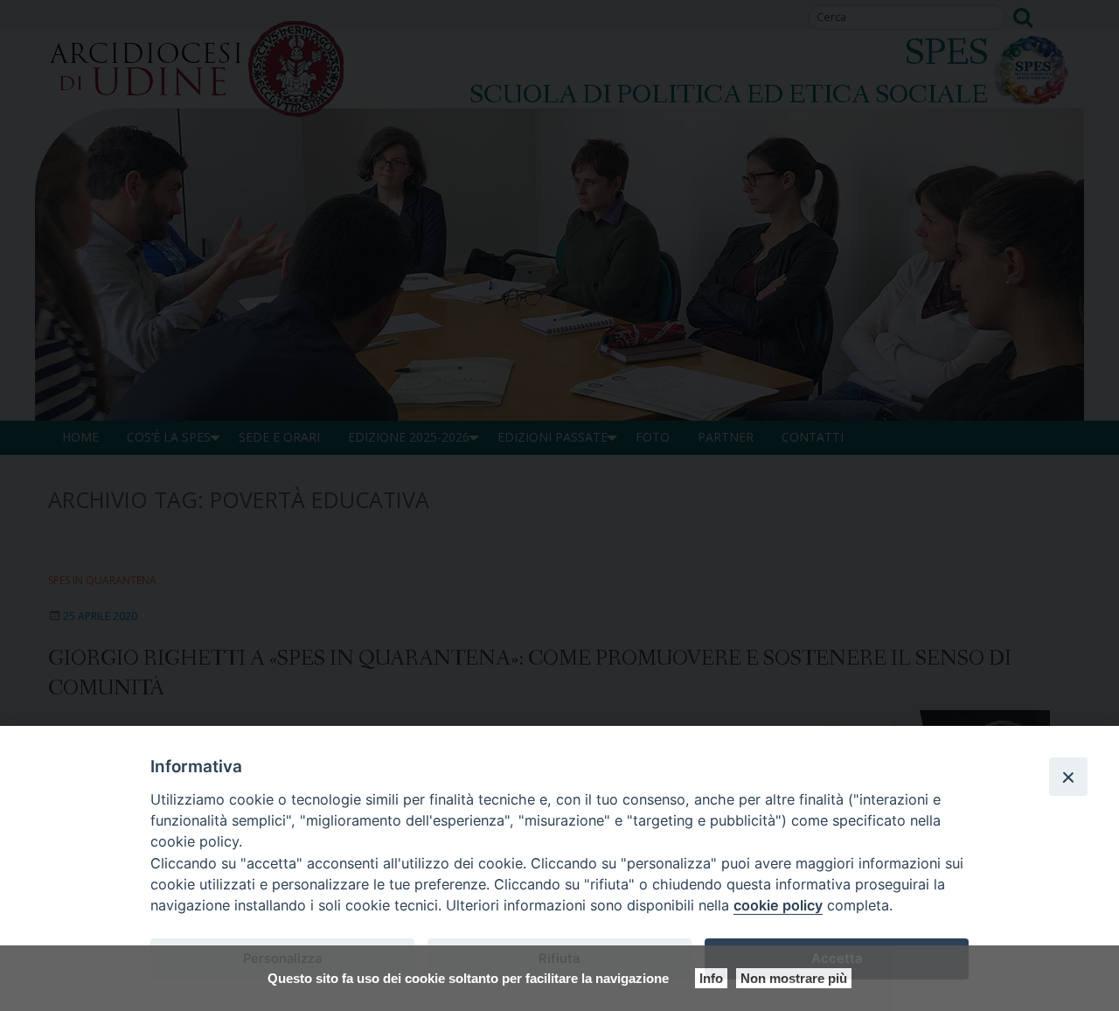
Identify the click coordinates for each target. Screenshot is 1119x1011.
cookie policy (778, 905)
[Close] (1068, 776)
